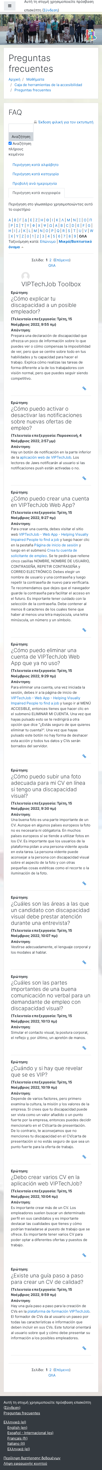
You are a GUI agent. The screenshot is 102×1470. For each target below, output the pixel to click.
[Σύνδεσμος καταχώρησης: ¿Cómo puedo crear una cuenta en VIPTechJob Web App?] (85, 630)
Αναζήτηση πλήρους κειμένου (20, 148)
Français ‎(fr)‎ (17, 1438)
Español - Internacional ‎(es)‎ (30, 1433)
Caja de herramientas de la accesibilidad (48, 84)
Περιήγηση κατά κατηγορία (36, 174)
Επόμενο (62, 260)
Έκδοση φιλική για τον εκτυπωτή (65, 122)
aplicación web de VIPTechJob (45, 457)
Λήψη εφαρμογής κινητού (25, 1463)
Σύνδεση (50, 10)
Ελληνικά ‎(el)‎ (15, 1422)
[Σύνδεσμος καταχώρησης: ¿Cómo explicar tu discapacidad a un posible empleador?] (85, 388)
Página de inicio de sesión (56, 545)
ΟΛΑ (52, 265)
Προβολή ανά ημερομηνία (35, 183)
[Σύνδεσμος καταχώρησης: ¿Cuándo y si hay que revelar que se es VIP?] (85, 1157)
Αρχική (14, 79)
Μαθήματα (35, 79)
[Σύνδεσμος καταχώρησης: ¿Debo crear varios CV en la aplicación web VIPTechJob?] (85, 1255)
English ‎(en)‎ (17, 1427)
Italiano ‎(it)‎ (16, 1443)
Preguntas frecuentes (32, 90)
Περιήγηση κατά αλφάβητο (36, 164)
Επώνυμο (48, 241)
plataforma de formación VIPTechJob (58, 1311)
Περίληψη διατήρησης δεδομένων (32, 1458)
